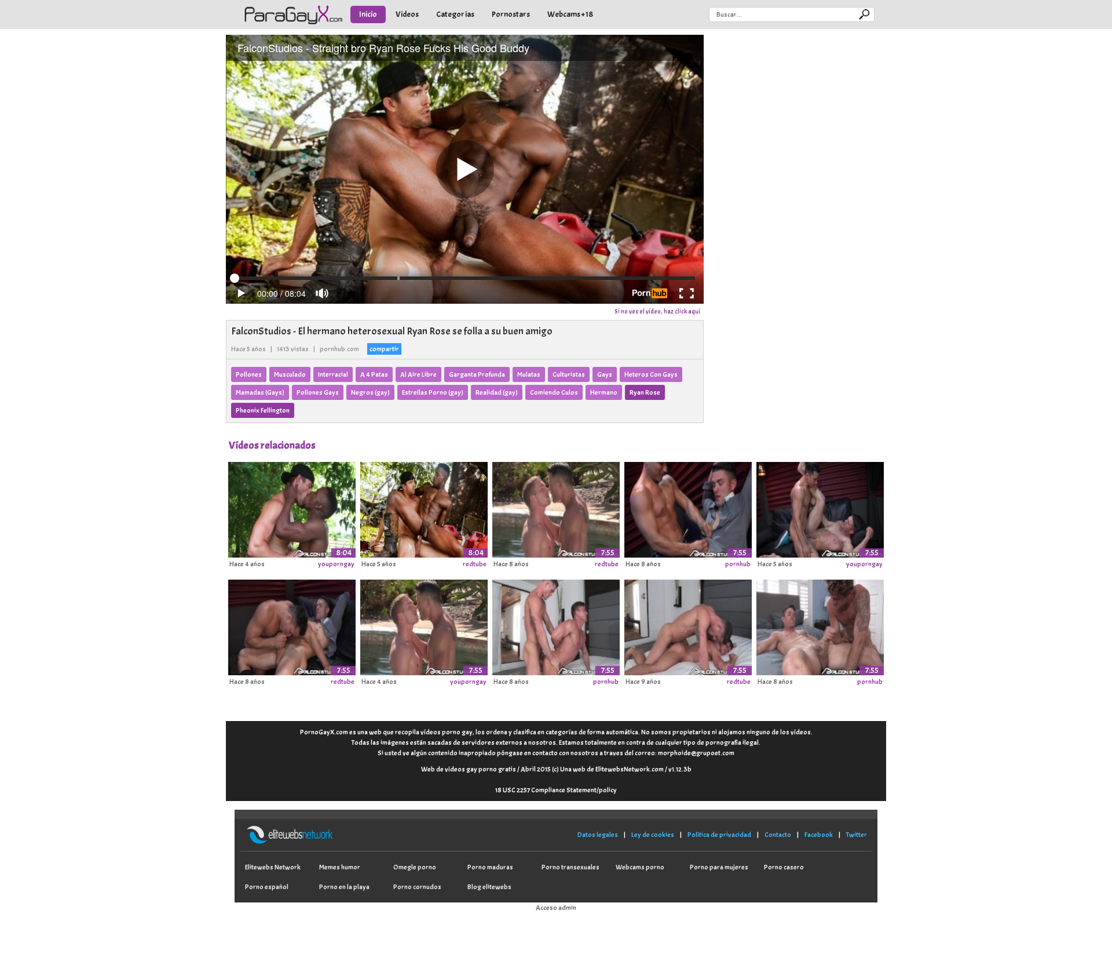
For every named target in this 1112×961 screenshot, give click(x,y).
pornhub (738, 564)
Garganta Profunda (477, 374)
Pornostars (511, 14)
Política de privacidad (719, 834)
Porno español (266, 886)
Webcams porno (640, 867)
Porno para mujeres (719, 867)
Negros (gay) (370, 392)
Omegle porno (414, 867)
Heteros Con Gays (651, 374)
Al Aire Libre (418, 374)
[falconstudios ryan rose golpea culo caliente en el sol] (424, 625)
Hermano (603, 392)
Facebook (818, 834)
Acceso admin (556, 907)
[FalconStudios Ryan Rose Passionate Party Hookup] (820, 625)
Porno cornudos (417, 886)
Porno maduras (490, 867)
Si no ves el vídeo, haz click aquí (657, 311)
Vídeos (407, 14)
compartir (384, 349)
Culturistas (569, 374)
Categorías (455, 14)
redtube (475, 564)
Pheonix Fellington (263, 410)
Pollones (249, 374)
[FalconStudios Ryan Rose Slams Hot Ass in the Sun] (556, 507)
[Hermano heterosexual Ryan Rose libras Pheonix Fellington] (292, 507)
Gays (604, 374)
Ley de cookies (652, 834)
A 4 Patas (374, 374)
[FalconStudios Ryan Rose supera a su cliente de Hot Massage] (556, 625)
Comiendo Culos (554, 392)
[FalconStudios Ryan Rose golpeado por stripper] (820, 507)
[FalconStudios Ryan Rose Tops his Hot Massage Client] (688, 625)
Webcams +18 (570, 14)
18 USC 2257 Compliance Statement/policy (556, 790)
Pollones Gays (318, 392)
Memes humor (339, 867)
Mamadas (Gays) (260, 392)
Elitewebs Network (273, 867)
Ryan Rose (645, 392)
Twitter (856, 834)
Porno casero (784, 867)
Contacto (778, 834)
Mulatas (528, 374)
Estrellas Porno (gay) (432, 392)
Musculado (290, 374)
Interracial (333, 374)
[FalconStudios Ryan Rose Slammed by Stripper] (688, 507)
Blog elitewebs (489, 886)
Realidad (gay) (496, 392)
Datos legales (597, 834)
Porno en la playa (344, 886)
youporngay (336, 564)
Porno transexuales (570, 867)
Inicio (368, 14)
